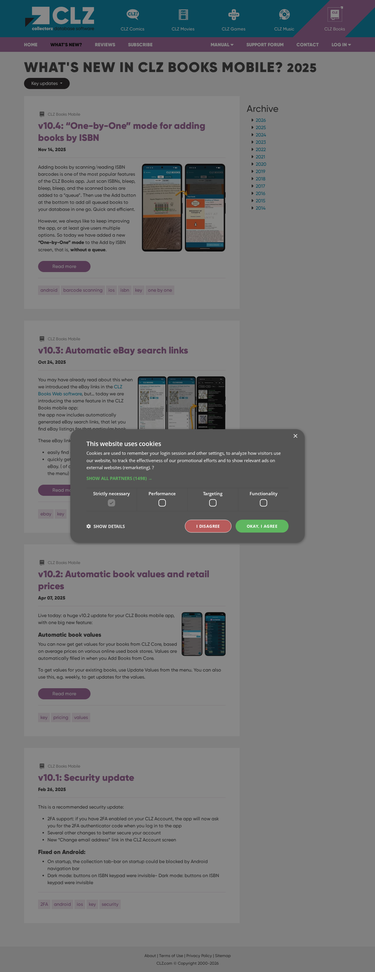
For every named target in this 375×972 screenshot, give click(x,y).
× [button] (295, 436)
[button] (187, 478)
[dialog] (187, 486)
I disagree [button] (208, 526)
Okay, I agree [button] (262, 526)
